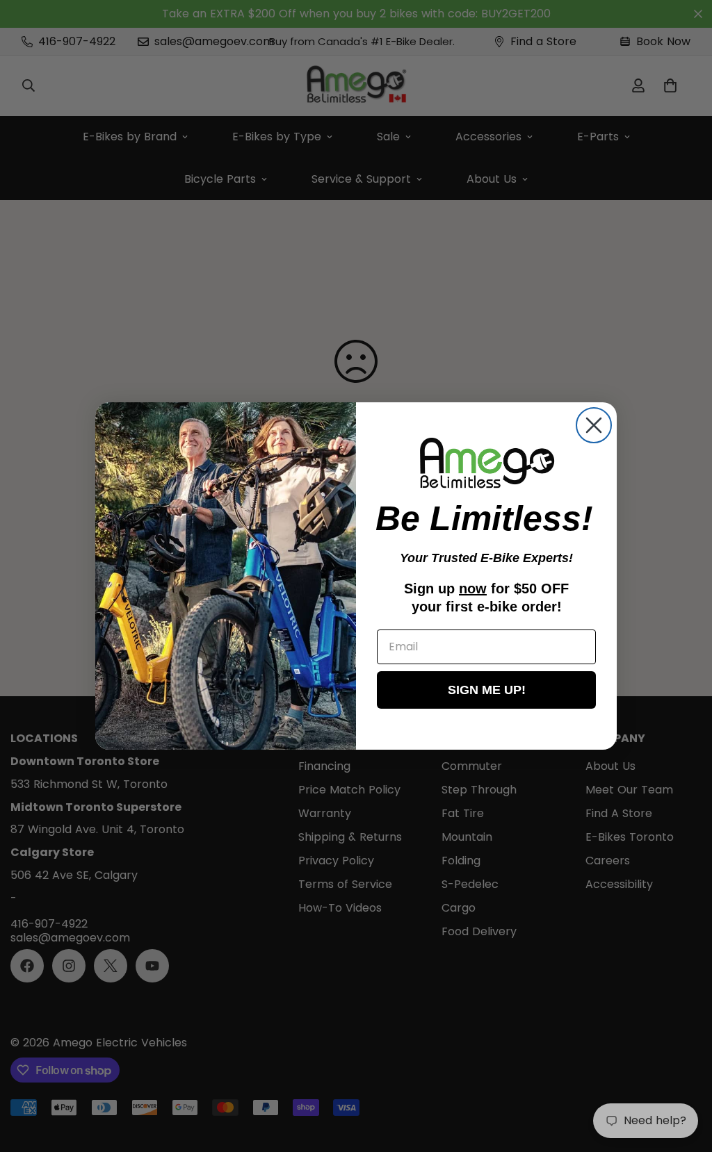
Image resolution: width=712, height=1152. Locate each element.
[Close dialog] (593, 425)
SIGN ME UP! (487, 690)
